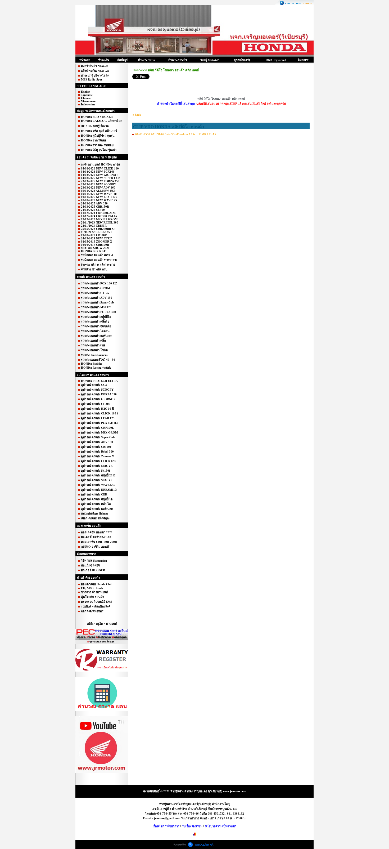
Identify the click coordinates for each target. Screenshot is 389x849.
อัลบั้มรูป (122, 59)
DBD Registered (276, 59)
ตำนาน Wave (146, 59)
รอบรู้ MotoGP (209, 59)
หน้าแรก (84, 59)
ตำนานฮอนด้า (177, 59)
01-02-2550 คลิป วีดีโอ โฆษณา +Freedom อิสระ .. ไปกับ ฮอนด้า (175, 134)
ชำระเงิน (103, 59)
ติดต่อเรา (303, 59)
